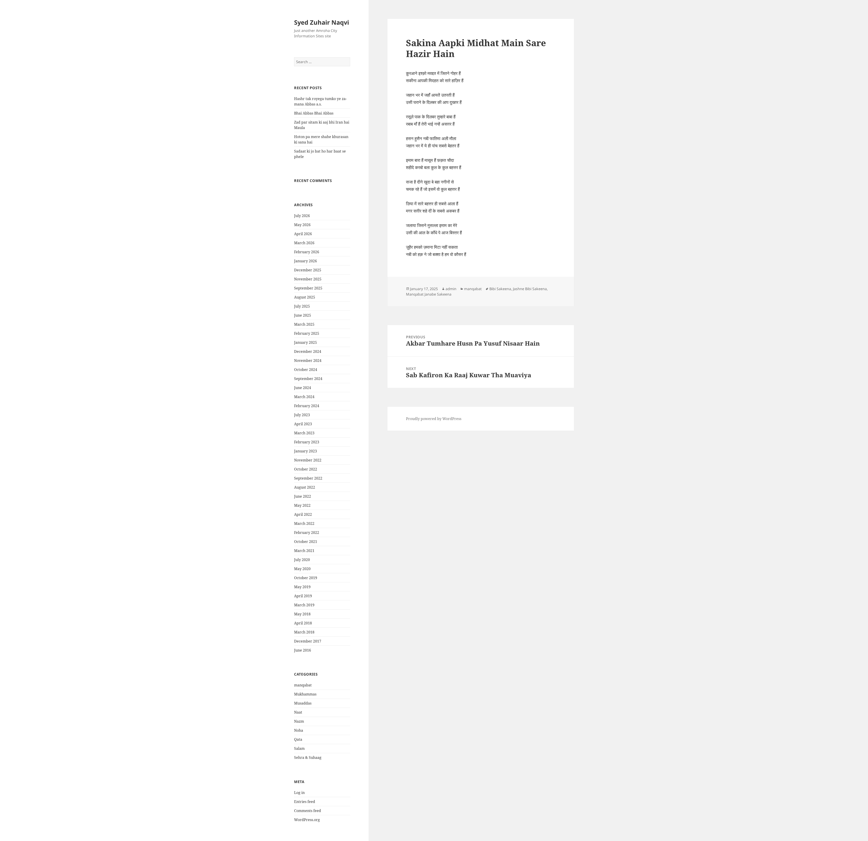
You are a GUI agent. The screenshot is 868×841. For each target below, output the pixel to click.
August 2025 (304, 297)
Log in (299, 792)
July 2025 (302, 306)
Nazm (299, 721)
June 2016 (302, 650)
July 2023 (302, 414)
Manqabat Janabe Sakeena (428, 294)
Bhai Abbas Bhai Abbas (313, 113)
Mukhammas (305, 694)
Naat (298, 712)
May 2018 (302, 614)
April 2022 (303, 514)
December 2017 (307, 641)
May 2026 (302, 224)
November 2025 (307, 279)
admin (451, 288)
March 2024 (304, 396)
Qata (298, 739)
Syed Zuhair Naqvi (321, 22)
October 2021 (305, 541)
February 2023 (306, 442)
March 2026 (304, 242)
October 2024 (305, 369)
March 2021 (304, 550)
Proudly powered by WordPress (433, 418)
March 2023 (304, 432)
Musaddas (302, 703)
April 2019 (303, 595)
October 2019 (305, 577)
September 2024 (308, 378)
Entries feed (304, 801)
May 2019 (302, 586)
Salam (299, 748)
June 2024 (302, 387)
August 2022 (304, 487)
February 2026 (306, 251)
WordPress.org (307, 819)
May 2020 (302, 568)
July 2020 (302, 559)
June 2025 (302, 315)
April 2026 (303, 233)
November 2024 (307, 360)
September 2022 (308, 478)
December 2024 (307, 351)
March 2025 (304, 324)
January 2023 (305, 451)
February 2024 (306, 405)
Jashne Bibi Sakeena (530, 288)
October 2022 (305, 469)
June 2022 (302, 496)
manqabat (303, 685)
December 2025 (307, 270)
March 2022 (304, 523)
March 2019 (304, 604)
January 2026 (305, 260)
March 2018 (304, 632)
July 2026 (302, 215)
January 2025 (305, 342)
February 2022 (306, 532)
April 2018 (303, 623)
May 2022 (302, 505)
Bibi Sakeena (500, 288)
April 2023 (303, 423)
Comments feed (307, 810)
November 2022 (307, 460)
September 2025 (308, 288)
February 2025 (306, 333)
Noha (298, 730)
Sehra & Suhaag (307, 757)
